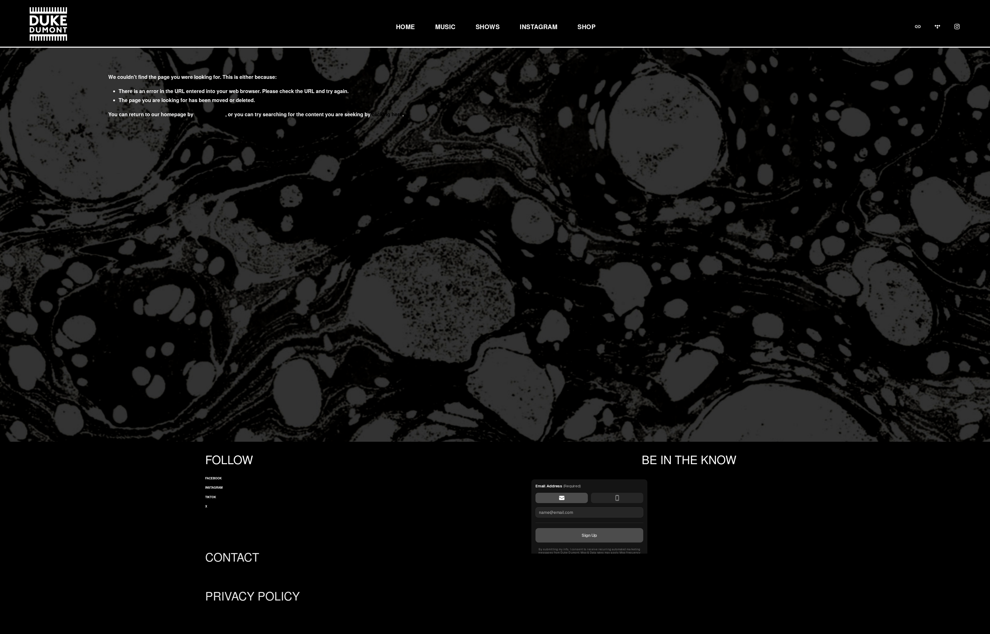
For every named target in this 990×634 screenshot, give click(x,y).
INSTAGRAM (538, 26)
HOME (405, 26)
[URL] (917, 26)
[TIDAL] (937, 26)
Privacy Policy (252, 596)
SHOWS (488, 26)
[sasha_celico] (957, 26)
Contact (232, 557)
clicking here (210, 114)
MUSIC (445, 26)
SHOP (587, 26)
